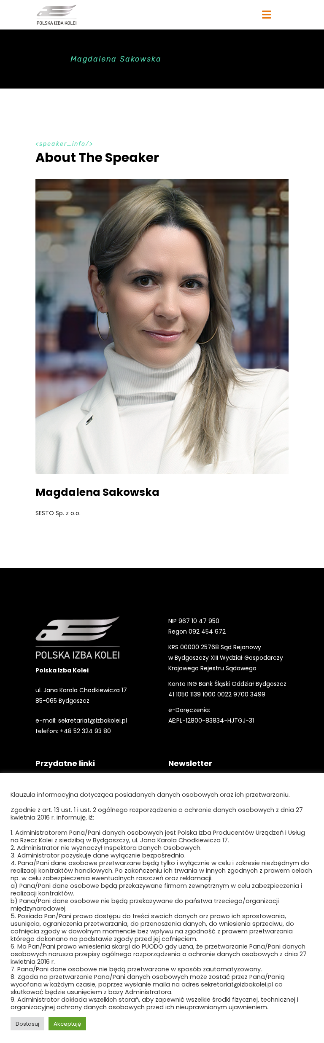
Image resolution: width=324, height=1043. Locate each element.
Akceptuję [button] (67, 1024)
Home (47, 59)
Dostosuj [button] (27, 1024)
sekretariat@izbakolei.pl (92, 720)
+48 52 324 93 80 (85, 731)
